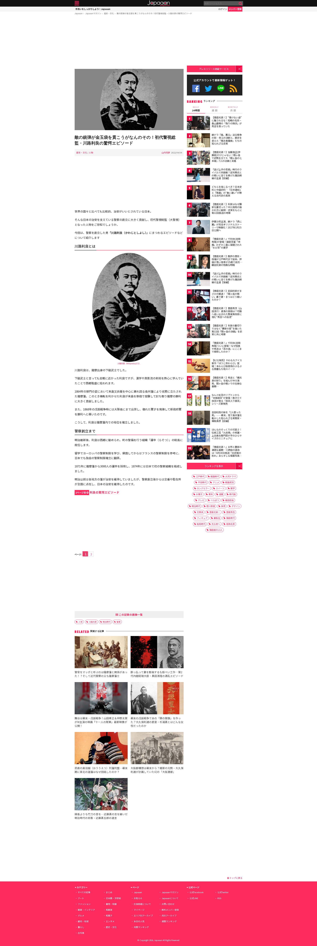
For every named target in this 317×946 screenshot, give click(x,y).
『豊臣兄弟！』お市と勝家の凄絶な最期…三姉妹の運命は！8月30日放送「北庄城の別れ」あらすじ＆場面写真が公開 (227, 452)
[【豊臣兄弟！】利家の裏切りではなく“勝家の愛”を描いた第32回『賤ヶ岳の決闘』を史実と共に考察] (198, 331)
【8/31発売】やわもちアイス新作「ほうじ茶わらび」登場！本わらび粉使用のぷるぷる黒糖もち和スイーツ (227, 364)
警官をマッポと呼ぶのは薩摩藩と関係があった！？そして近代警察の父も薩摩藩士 (101, 674)
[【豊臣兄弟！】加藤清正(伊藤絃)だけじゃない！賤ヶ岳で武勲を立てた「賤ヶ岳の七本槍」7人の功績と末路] (198, 158)
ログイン (222, 9)
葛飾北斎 (230, 524)
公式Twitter (208, 88)
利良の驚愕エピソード (97, 492)
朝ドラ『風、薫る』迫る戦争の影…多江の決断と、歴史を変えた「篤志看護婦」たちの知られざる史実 (227, 139)
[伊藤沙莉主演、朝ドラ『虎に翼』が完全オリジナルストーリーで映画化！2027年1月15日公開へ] (198, 227)
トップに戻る (235, 877)
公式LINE (221, 88)
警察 (119, 621)
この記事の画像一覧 (130, 614)
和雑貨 (109, 909)
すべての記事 (84, 892)
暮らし (81, 927)
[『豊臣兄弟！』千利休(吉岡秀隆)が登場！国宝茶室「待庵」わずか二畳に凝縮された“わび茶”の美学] (198, 244)
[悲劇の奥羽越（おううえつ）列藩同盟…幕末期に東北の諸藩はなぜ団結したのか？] (101, 748)
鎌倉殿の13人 (215, 529)
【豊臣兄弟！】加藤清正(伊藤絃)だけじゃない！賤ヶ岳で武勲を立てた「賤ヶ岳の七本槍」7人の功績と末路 (227, 156)
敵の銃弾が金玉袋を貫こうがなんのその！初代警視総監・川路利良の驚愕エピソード (154, 13)
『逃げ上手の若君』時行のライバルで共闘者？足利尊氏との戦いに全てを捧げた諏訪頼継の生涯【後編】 (227, 278)
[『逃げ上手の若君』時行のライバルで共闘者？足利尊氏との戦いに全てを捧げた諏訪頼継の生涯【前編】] (198, 175)
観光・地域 (83, 921)
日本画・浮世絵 (113, 898)
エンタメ (110, 921)
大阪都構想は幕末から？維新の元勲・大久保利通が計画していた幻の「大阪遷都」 (157, 770)
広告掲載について (142, 904)
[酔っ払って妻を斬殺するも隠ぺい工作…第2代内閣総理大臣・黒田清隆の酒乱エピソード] (157, 652)
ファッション (84, 904)
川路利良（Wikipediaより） (129, 363)
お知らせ (138, 898)
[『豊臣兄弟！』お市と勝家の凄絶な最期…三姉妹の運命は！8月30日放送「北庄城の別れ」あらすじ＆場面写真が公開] (198, 452)
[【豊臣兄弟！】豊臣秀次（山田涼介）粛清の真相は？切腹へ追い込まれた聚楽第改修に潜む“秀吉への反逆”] (198, 314)
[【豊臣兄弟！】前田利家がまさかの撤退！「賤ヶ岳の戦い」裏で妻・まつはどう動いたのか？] (198, 296)
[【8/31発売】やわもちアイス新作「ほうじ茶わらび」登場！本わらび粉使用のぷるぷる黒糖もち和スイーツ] (198, 366)
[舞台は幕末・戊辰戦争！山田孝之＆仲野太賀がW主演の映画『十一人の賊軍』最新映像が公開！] (101, 698)
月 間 (233, 109)
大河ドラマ (230, 476)
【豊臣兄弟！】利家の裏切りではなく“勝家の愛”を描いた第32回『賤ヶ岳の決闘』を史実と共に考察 (227, 330)
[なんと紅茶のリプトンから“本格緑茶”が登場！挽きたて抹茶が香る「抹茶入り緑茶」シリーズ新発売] (198, 400)
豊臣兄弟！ (214, 512)
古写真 (81, 932)
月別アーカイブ (169, 915)
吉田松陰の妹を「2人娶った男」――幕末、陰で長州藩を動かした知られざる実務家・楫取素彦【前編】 (227, 416)
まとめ (109, 892)
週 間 (214, 109)
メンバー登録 (235, 9)
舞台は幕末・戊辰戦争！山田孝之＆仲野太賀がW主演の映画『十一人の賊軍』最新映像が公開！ (101, 722)
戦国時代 (215, 476)
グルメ (81, 915)
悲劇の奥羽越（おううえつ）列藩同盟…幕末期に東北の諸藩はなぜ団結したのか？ (101, 770)
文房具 (200, 512)
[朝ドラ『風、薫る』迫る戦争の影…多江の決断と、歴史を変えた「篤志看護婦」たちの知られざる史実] (198, 140)
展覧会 (217, 518)
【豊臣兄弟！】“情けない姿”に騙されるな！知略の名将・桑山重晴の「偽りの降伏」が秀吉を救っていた (227, 122)
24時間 (196, 109)
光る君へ (215, 524)
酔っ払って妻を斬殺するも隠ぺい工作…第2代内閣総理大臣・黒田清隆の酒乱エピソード (157, 674)
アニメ (216, 482)
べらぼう (215, 500)
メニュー (77, 3)
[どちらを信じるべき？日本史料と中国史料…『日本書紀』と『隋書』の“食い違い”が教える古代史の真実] (198, 192)
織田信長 (229, 500)
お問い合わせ (168, 904)
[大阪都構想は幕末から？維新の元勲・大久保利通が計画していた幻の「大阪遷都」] (157, 748)
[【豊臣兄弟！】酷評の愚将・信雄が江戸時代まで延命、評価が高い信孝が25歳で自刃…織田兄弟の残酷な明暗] (198, 262)
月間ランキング (141, 927)
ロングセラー (203, 488)
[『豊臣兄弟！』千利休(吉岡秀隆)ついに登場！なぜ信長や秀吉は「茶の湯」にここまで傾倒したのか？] (198, 348)
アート (81, 898)
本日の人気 (139, 921)
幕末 (211, 494)
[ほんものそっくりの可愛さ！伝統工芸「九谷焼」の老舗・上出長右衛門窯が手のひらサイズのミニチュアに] (198, 435)
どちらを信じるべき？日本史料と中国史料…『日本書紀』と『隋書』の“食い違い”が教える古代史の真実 (227, 191)
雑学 (232, 488)
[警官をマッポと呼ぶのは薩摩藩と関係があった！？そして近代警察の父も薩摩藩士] (101, 652)
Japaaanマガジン (93, 13)
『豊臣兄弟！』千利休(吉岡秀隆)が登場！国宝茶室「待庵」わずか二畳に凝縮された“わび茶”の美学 (227, 243)
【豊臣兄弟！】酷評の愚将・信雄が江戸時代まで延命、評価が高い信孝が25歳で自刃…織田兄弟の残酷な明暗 (227, 260)
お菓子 (199, 494)
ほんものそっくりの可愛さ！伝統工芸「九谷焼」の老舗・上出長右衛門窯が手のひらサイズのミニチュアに (227, 434)
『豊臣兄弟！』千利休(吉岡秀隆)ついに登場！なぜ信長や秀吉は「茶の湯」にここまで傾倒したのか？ (227, 347)
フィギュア (202, 518)
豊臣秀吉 (230, 512)
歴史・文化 (109, 13)
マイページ (139, 909)
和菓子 (109, 915)
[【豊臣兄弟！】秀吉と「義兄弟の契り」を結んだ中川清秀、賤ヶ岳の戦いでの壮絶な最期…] (198, 383)
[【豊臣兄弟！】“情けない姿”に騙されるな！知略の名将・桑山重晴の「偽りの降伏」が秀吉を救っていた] (198, 123)
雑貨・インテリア (86, 909)
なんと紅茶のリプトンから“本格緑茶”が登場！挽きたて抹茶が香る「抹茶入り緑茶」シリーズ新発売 (227, 399)
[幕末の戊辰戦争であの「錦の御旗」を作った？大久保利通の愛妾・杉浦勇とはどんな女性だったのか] (157, 698)
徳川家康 (210, 506)
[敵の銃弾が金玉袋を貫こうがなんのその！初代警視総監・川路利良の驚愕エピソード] (129, 100)
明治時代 (107, 621)
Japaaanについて (170, 898)
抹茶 (223, 506)
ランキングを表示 (214, 466)
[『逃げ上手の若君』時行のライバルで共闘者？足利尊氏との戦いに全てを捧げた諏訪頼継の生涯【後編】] (198, 279)
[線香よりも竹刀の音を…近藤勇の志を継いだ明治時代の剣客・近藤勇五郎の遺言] (101, 794)
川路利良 (93, 621)
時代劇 (232, 494)
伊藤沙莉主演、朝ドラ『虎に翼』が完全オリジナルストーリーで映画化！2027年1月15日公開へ (227, 226)
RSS (233, 88)
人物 (91, 152)
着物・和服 (111, 904)
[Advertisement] (129, 42)
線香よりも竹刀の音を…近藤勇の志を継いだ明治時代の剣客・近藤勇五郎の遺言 (101, 816)
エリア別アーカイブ (143, 915)
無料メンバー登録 (170, 909)
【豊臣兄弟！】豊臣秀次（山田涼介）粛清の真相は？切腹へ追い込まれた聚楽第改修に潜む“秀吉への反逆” (227, 312)
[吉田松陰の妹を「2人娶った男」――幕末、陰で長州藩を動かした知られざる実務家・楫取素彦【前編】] (198, 418)
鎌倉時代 (230, 518)
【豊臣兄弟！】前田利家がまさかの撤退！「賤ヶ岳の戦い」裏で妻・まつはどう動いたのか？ (227, 295)
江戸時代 (200, 476)
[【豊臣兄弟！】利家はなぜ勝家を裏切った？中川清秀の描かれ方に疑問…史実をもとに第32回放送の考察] (198, 210)
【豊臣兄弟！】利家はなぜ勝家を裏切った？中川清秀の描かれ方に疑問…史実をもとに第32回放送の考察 (227, 208)
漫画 (221, 494)
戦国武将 (229, 482)
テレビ (201, 500)
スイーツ (220, 488)
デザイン (235, 506)
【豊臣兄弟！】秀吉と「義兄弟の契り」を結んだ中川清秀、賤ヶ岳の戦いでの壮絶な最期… (227, 382)
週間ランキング (169, 921)
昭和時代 (201, 524)
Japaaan (158, 3)
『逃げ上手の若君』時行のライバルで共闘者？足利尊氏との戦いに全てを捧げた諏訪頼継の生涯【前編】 (227, 174)
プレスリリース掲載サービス (214, 69)
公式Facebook (196, 88)
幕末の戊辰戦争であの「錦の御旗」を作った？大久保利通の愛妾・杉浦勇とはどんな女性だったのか (157, 722)
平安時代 (202, 482)
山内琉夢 (165, 152)
